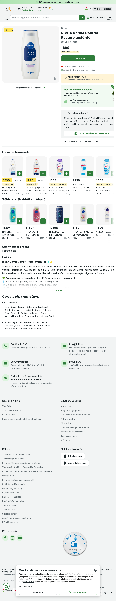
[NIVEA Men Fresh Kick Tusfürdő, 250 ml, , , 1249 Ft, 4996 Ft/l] (59, 214)
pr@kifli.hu (75, 361)
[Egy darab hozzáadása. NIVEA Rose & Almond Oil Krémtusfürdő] (90, 221)
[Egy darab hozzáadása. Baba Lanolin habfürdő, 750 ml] (90, 173)
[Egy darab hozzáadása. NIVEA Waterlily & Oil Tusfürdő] (43, 221)
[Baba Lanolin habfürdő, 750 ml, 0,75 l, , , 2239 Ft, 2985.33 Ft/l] (83, 167)
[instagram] (12, 538)
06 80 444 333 (19, 344)
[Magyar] (87, 9)
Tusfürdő (87, 142)
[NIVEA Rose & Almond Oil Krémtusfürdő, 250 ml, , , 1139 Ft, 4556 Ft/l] (83, 214)
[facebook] (5, 538)
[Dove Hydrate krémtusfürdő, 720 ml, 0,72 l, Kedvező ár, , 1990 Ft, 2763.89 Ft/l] (12, 167)
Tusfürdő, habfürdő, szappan (70, 142)
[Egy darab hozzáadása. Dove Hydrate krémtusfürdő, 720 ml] (19, 173)
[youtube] (20, 538)
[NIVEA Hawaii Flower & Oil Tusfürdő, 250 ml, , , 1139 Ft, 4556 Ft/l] (12, 214)
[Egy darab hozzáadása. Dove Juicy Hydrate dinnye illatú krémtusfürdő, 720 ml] (43, 173)
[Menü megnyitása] (6, 17)
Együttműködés (19, 361)
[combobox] (45, 17)
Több (66, 127)
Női (96, 142)
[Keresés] (82, 17)
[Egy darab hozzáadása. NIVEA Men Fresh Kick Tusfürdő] (66, 221)
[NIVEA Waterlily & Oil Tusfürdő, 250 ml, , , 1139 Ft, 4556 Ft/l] (36, 214)
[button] (102, 9)
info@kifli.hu (76, 344)
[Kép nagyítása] (55, 78)
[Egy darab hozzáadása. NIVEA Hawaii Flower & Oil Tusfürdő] (19, 221)
